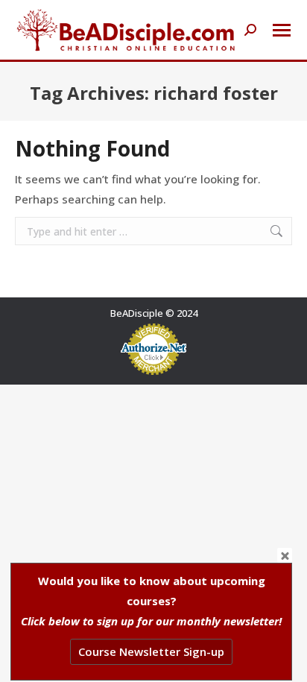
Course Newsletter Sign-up (151, 651)
